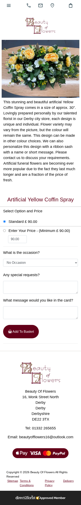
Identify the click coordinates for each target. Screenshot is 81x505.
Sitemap (12, 480)
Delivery (68, 480)
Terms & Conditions (27, 483)
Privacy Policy (49, 483)
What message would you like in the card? (38, 300)
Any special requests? (21, 275)
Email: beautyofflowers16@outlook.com (40, 437)
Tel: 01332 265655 (40, 428)
